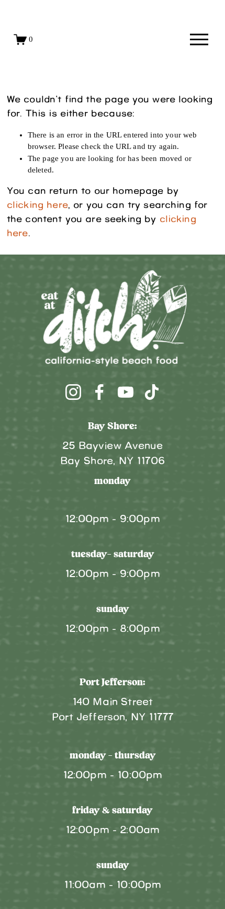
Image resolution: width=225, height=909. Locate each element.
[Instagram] (73, 392)
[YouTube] (125, 392)
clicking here (37, 205)
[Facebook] (99, 392)
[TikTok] (151, 392)
